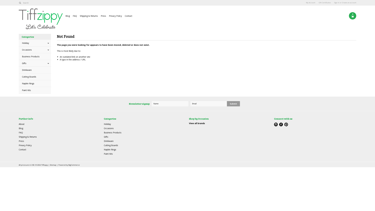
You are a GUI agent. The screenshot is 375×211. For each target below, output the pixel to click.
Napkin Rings (28, 83)
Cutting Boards (29, 76)
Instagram (276, 124)
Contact (128, 16)
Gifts (24, 63)
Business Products (31, 56)
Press (103, 16)
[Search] (20, 2)
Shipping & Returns (89, 16)
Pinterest (286, 124)
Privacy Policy (115, 16)
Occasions (27, 49)
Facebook (281, 124)
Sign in (336, 3)
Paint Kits (26, 90)
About (21, 124)
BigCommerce (74, 165)
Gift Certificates (325, 3)
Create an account (349, 3)
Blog (67, 16)
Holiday (25, 43)
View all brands (197, 123)
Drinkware (27, 70)
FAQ (75, 16)
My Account (310, 3)
